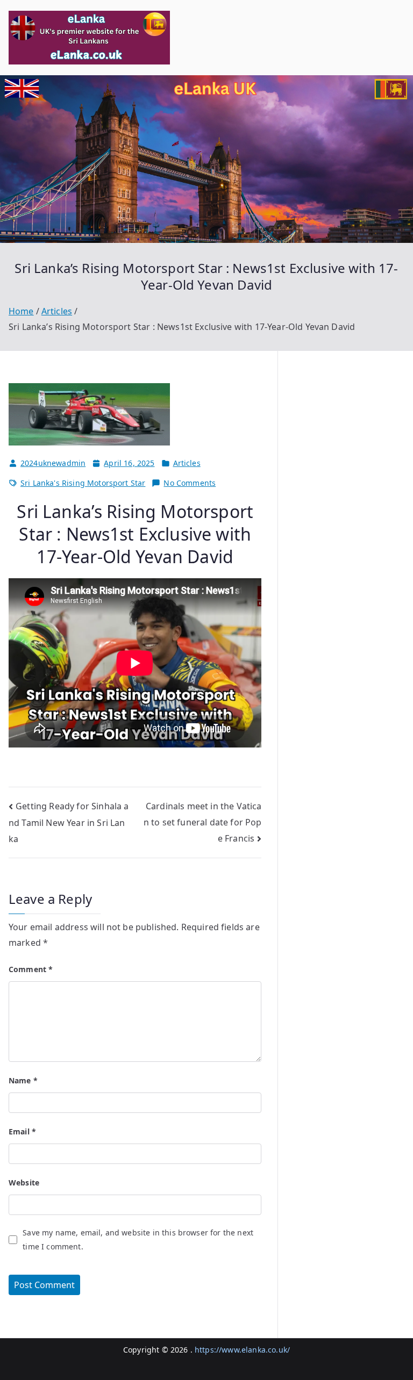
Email (22, 1131)
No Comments (189, 483)
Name (23, 1080)
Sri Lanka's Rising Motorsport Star (82, 483)
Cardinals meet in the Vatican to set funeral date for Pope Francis (203, 822)
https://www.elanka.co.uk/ (242, 1350)
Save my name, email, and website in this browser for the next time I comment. (138, 1239)
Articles (187, 463)
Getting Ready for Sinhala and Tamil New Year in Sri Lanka (69, 822)
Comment (31, 969)
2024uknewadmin (53, 463)
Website (24, 1182)
